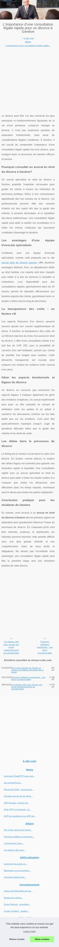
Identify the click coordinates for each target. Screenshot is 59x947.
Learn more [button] (29, 931)
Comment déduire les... (15, 877)
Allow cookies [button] (42, 939)
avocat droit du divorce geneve (19, 262)
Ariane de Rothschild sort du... (18, 891)
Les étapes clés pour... (14, 850)
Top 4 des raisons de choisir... (18, 830)
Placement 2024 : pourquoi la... (19, 789)
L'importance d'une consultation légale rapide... (28, 45)
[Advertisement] (29, 78)
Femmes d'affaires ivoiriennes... (19, 836)
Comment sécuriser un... (15, 864)
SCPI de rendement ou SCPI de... (20, 816)
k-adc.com (29, 38)
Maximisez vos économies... (17, 870)
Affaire (28, 42)
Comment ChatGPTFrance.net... (19, 776)
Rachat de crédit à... (13, 897)
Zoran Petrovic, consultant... (17, 904)
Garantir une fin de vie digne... (18, 796)
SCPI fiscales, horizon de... (16, 803)
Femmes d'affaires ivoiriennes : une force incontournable (45, 647)
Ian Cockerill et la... (13, 782)
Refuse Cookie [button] (17, 939)
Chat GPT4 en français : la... (17, 809)
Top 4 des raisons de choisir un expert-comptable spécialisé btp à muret (27, 670)
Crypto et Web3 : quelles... (16, 911)
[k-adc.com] (29, 10)
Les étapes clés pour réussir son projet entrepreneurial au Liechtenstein (11, 647)
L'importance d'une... (14, 843)
